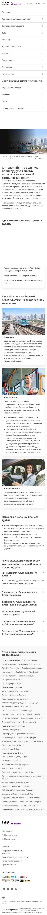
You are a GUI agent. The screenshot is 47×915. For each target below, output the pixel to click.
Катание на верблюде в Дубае (14, 703)
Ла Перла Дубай (8, 737)
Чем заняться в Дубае (11, 768)
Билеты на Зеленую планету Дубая (21, 157)
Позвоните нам (10, 835)
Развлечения (7, 67)
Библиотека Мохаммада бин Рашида (17, 790)
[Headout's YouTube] (12, 889)
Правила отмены (9, 864)
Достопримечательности (13, 25)
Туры (4, 32)
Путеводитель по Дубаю (12, 745)
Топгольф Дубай (26, 794)
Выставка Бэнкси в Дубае (30, 801)
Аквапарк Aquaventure (11, 722)
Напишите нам (10, 839)
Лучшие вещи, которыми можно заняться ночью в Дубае (21, 777)
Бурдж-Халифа (30, 660)
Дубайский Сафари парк (32, 668)
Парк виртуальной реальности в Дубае (18, 733)
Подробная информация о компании (12, 851)
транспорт (6, 39)
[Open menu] (44, 3)
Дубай (5, 156)
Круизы (5, 53)
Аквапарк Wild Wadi (10, 710)
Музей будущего (9, 676)
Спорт (4, 101)
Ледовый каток (8, 714)
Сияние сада (26, 710)
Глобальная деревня (10, 730)
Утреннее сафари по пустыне (14, 699)
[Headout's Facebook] (16, 889)
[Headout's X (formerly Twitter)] (20, 889)
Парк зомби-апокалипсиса (13, 797)
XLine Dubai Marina (29, 805)
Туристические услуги (11, 46)
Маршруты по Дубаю (10, 749)
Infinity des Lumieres (10, 805)
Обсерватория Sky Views (12, 679)
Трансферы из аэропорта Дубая (15, 741)
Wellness (6, 94)
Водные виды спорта (11, 87)
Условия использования (12, 861)
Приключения (8, 74)
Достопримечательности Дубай (16, 19)
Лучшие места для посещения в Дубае (18, 772)
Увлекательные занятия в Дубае (15, 782)
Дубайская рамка (9, 664)
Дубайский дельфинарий (29, 664)
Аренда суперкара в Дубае (13, 683)
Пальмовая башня (9, 801)
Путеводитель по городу (13, 108)
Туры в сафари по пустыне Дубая (15, 691)
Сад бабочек (20, 672)
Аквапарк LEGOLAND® (30, 718)
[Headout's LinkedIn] (4, 889)
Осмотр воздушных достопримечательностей (22, 80)
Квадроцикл (35, 703)
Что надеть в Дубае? (10, 760)
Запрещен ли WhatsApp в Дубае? (15, 764)
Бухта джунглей (33, 797)
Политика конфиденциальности (15, 857)
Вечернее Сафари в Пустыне (14, 695)
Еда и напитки (8, 60)
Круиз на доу (7, 672)
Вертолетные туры (26, 676)
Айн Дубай (33, 672)
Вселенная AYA (29, 722)
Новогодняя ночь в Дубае (12, 753)
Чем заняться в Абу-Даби (31, 809)
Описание (6, 12)
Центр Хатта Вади (9, 794)
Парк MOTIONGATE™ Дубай (28, 714)
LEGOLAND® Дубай (10, 718)
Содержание (12, 909)
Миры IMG (24, 706)
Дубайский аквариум (10, 668)
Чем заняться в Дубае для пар (14, 756)
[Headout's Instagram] (8, 889)
